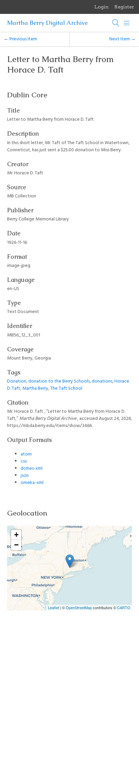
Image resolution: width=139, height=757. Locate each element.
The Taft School (66, 388)
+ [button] (16, 534)
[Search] (116, 23)
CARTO (123, 607)
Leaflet (53, 607)
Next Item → (122, 39)
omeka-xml (32, 483)
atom (26, 454)
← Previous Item (20, 39)
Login (101, 6)
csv (24, 461)
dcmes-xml (32, 468)
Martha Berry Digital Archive (47, 22)
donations (102, 381)
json (25, 476)
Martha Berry (35, 388)
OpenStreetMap (79, 607)
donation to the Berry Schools (59, 381)
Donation (16, 381)
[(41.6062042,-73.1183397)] (69, 561)
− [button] (16, 545)
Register (124, 6)
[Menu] (126, 23)
